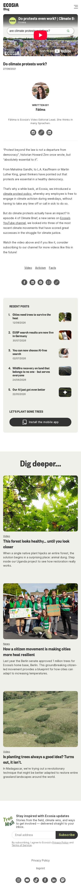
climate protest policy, (17, 193)
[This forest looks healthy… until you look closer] (40, 503)
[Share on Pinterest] (40, 282)
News (6, 643)
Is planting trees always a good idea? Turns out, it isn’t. (38, 759)
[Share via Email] (49, 282)
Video (28, 267)
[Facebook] (45, 880)
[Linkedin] (49, 132)
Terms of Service (22, 845)
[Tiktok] (36, 880)
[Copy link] (57, 282)
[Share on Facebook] (24, 282)
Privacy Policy (60, 842)
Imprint (40, 868)
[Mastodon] (63, 880)
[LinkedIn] (54, 880)
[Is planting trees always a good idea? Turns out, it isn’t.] (40, 719)
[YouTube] (27, 880)
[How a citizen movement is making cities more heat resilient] (40, 611)
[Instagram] (33, 132)
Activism (40, 267)
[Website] (41, 132)
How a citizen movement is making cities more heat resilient (37, 651)
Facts (52, 267)
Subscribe (67, 835)
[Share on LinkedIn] (32, 282)
